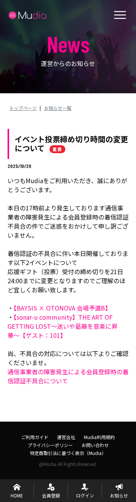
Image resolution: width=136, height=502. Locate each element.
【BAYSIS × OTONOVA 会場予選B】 (62, 307)
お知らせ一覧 (57, 108)
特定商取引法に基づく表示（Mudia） (68, 453)
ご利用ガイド (34, 437)
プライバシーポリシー (50, 445)
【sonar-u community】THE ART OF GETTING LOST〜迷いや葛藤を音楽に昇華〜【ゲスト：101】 (62, 326)
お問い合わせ (95, 445)
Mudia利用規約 (99, 437)
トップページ (23, 108)
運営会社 (66, 437)
